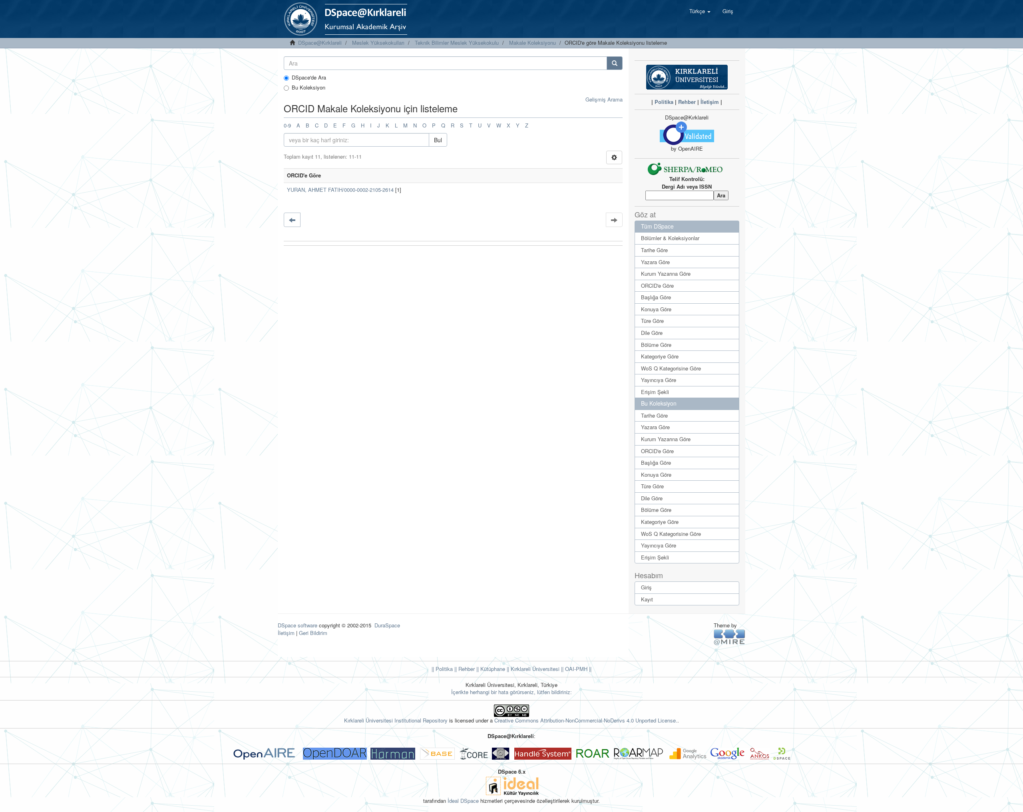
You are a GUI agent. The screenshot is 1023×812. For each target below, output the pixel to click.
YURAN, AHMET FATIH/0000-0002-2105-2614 (340, 189)
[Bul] (615, 63)
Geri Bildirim (313, 633)
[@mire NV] (729, 637)
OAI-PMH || (577, 669)
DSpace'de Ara (309, 77)
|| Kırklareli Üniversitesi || (534, 669)
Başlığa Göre (656, 297)
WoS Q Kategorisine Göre (671, 368)
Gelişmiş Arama (604, 99)
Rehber (687, 101)
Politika (664, 101)
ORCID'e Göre (657, 285)
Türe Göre (652, 320)
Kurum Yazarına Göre (666, 273)
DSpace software (297, 625)
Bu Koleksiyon (308, 87)
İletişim (710, 101)
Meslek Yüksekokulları (378, 42)
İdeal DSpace (463, 800)
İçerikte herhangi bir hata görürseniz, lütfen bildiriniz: (511, 692)
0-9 (287, 125)
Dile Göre (652, 332)
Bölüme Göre (656, 344)
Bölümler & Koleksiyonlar (670, 238)
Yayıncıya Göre (658, 380)
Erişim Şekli (655, 392)
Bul (438, 140)
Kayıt (647, 599)
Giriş (646, 587)
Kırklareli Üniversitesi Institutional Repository (396, 720)
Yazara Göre (655, 262)
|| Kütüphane (490, 669)
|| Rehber (464, 669)
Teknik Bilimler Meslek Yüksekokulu (457, 42)
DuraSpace (387, 625)
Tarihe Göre (654, 250)
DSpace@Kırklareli (320, 42)
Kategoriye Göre (660, 356)
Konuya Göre (656, 309)
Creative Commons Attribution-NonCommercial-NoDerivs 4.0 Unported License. (585, 720)
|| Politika (442, 669)
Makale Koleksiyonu (532, 42)
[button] (699, 11)
